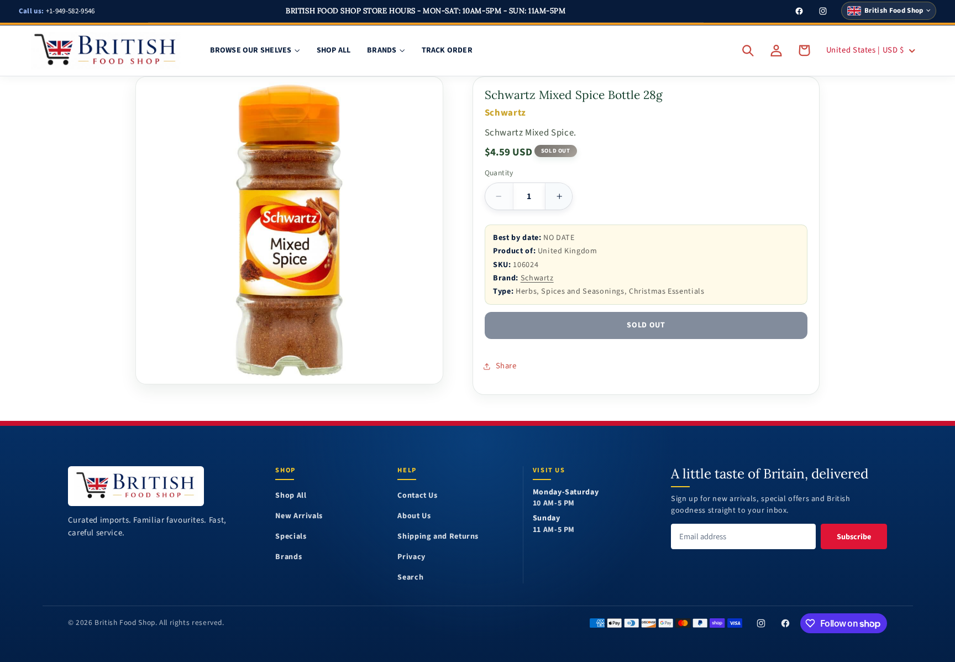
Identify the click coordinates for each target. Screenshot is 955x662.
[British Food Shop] (136, 485)
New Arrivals (299, 516)
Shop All (290, 496)
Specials (290, 536)
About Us (414, 516)
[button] (748, 50)
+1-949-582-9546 (57, 11)
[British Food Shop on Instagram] (761, 623)
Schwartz (537, 278)
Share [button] (506, 366)
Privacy (411, 557)
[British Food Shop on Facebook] (785, 623)
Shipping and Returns (438, 536)
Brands (288, 557)
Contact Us (417, 496)
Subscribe (854, 537)
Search (410, 577)
